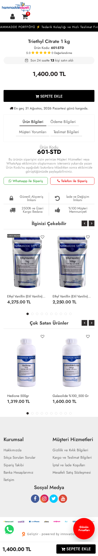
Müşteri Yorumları (32, 132)
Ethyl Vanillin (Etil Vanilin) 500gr (72, 296)
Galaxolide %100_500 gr (71, 395)
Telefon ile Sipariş (74, 181)
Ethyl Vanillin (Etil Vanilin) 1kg (26, 296)
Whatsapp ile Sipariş (28, 181)
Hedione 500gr (18, 395)
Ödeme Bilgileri (63, 121)
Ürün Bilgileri (33, 121)
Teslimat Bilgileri (66, 132)
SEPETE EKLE (51, 96)
